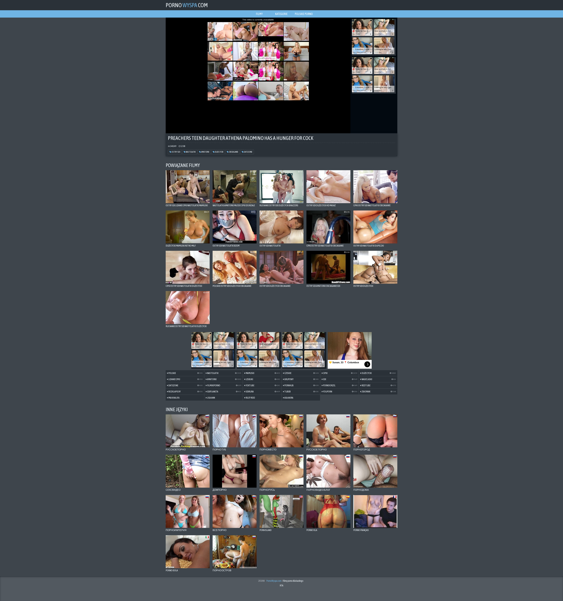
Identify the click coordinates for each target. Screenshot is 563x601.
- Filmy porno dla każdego (284, 580)
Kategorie (281, 14)
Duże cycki (218, 152)
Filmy (259, 14)
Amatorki (205, 152)
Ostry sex (175, 152)
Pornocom (187, 5)
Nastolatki (190, 152)
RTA (281, 585)
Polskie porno (304, 14)
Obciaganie (233, 152)
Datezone (248, 152)
